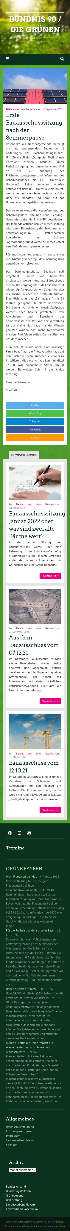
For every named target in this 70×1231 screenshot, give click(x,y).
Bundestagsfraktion (18, 1191)
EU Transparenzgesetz (20, 1131)
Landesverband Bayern (20, 1204)
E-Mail (35, 437)
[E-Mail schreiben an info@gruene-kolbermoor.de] (29, 833)
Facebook (35, 429)
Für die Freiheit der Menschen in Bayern (31, 930)
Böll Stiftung (14, 1200)
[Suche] (62, 58)
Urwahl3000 (58, 1221)
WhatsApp (35, 413)
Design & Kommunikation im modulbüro (44, 1226)
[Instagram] (19, 833)
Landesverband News (19, 1140)
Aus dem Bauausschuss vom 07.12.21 (34, 645)
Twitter (35, 405)
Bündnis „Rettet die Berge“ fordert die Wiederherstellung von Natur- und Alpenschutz (29, 1047)
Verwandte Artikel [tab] (26, 454)
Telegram (35, 421)
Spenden (11, 1145)
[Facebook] (9, 833)
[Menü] (7, 58)
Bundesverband (16, 1186)
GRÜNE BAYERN (24, 868)
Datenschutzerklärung (20, 1127)
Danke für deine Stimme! (22, 989)
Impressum (13, 1136)
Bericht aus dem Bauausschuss (24, 109)
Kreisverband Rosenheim (22, 1209)
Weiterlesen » (50, 575)
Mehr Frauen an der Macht (22, 876)
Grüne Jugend (15, 1195)
